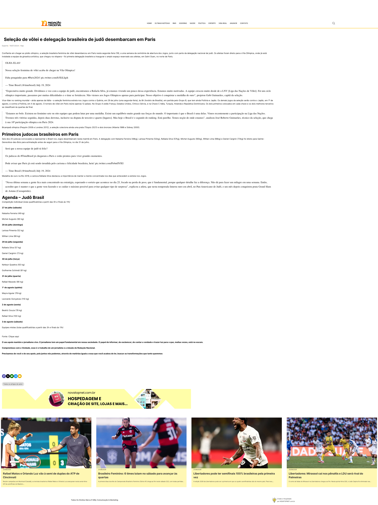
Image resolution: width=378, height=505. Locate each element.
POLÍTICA (202, 23)
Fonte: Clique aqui (10, 336)
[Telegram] (16, 376)
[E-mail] (20, 376)
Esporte (5, 46)
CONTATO (244, 23)
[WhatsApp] (12, 376)
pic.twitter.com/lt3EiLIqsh (54, 77)
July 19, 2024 (43, 85)
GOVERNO (183, 23)
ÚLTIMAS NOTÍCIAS (162, 23)
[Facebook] (4, 376)
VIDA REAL (223, 23)
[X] (8, 376)
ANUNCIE (233, 23)
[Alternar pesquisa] (334, 23)
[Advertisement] (295, 73)
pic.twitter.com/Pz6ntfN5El (109, 163)
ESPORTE (212, 23)
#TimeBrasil (27, 155)
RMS (174, 23)
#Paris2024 (33, 77)
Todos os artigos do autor (13, 384)
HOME (149, 23)
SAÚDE (192, 23)
